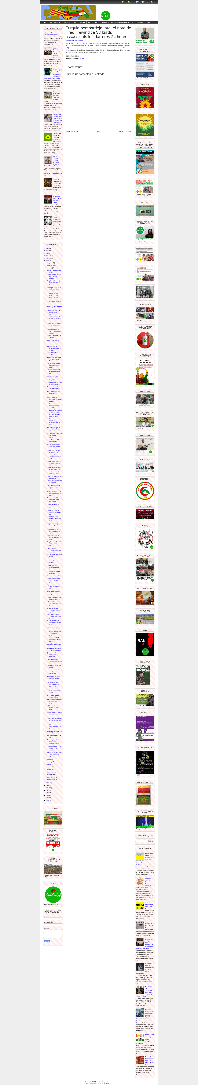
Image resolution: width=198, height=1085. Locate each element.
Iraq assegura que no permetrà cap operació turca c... (54, 622)
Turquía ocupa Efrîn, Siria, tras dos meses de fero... (54, 543)
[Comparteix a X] (74, 56)
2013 (47, 248)
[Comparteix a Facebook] (76, 56)
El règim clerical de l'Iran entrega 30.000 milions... (53, 312)
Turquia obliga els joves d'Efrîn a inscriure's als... (53, 580)
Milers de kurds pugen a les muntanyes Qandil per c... (54, 616)
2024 (47, 795)
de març (49, 268)
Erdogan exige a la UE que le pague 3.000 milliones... (54, 748)
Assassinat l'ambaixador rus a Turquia (149, 923)
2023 (47, 793)
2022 (47, 790)
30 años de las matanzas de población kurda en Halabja (54, 493)
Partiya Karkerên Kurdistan (97, 46)
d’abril (49, 759)
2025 (47, 798)
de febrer (50, 265)
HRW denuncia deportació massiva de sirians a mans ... (54, 707)
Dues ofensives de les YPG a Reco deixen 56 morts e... (54, 331)
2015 (47, 253)
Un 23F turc (56, 179)
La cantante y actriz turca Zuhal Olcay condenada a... (54, 671)
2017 (47, 258)
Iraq (75, 22)
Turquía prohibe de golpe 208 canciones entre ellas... (54, 282)
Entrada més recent (72, 131)
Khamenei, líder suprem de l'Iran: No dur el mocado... (54, 435)
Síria (95, 22)
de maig (49, 762)
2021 (47, 788)
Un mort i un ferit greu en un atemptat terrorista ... (54, 301)
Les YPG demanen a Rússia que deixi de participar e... (53, 405)
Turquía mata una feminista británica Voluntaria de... (53, 567)
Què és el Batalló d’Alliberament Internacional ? (52, 654)
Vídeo (148, 22)
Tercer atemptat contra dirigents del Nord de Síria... (53, 487)
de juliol (49, 767)
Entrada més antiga (125, 131)
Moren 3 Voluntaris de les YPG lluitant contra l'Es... (54, 359)
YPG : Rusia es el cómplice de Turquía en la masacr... (54, 399)
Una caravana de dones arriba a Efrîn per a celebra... (53, 365)
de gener (50, 263)
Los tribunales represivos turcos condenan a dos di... (54, 726)
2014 (47, 250)
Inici (98, 131)
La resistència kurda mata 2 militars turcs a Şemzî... (54, 633)
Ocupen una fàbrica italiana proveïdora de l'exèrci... (54, 690)
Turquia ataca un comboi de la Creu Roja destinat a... (54, 276)
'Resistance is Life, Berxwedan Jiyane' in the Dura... (53, 348)
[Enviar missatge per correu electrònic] (67, 56)
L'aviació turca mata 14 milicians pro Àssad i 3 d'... (54, 318)
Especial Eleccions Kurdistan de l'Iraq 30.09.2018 (117, 22)
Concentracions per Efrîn (54, 576)
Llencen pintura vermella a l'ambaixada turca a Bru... (54, 714)
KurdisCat (67, 22)
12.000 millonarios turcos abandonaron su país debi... (54, 416)
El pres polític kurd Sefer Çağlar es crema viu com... (54, 586)
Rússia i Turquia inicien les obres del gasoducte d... (54, 524)
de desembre (51, 779)
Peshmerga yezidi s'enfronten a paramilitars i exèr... (53, 741)
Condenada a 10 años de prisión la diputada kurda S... (54, 289)
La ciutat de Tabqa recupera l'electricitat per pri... (53, 422)
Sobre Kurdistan (55, 22)
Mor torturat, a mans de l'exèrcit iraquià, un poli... (53, 429)
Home (44, 22)
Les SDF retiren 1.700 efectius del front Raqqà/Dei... (53, 378)
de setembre (51, 772)
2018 (47, 260)
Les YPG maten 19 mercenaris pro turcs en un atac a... (53, 684)
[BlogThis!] (72, 56)
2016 (47, 255)
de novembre (51, 777)
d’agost (49, 769)
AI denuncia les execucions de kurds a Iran (149, 904)
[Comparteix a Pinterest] (78, 56)
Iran (89, 22)
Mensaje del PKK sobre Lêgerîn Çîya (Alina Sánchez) (53, 678)
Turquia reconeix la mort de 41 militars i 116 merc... (53, 325)
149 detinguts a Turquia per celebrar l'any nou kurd (54, 603)
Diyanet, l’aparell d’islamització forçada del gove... (54, 550)
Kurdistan (140, 22)
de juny (49, 764)
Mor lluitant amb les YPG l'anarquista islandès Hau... (54, 371)
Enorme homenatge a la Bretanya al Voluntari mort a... (53, 446)
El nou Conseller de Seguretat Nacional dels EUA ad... (54, 661)
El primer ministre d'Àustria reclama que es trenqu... (54, 701)
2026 (47, 800)
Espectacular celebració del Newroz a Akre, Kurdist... (53, 593)
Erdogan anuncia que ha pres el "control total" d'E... (53, 531)
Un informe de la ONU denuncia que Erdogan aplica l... (54, 639)
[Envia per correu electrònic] (69, 56)
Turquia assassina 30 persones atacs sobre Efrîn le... (54, 506)
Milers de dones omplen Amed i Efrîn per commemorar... (53, 393)
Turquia (82, 22)
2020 (47, 785)
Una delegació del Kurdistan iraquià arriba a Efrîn (54, 456)
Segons (68, 43)
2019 (47, 782)
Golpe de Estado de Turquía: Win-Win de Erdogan (57, 51)
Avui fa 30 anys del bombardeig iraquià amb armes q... (53, 499)
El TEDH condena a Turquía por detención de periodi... (54, 610)
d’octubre (50, 774)
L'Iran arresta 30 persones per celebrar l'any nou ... (54, 720)
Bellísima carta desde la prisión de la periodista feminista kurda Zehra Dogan (57, 118)
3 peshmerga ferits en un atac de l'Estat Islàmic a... (54, 342)
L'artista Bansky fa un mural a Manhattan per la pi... (54, 512)
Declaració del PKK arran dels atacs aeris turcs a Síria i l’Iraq (149, 1060)
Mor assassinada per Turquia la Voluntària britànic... (53, 560)
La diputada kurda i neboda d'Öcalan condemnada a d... (53, 295)
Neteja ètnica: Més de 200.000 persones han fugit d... (54, 537)
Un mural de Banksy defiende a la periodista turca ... (54, 518)
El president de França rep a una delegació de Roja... (54, 754)
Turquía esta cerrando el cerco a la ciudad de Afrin (54, 463)
